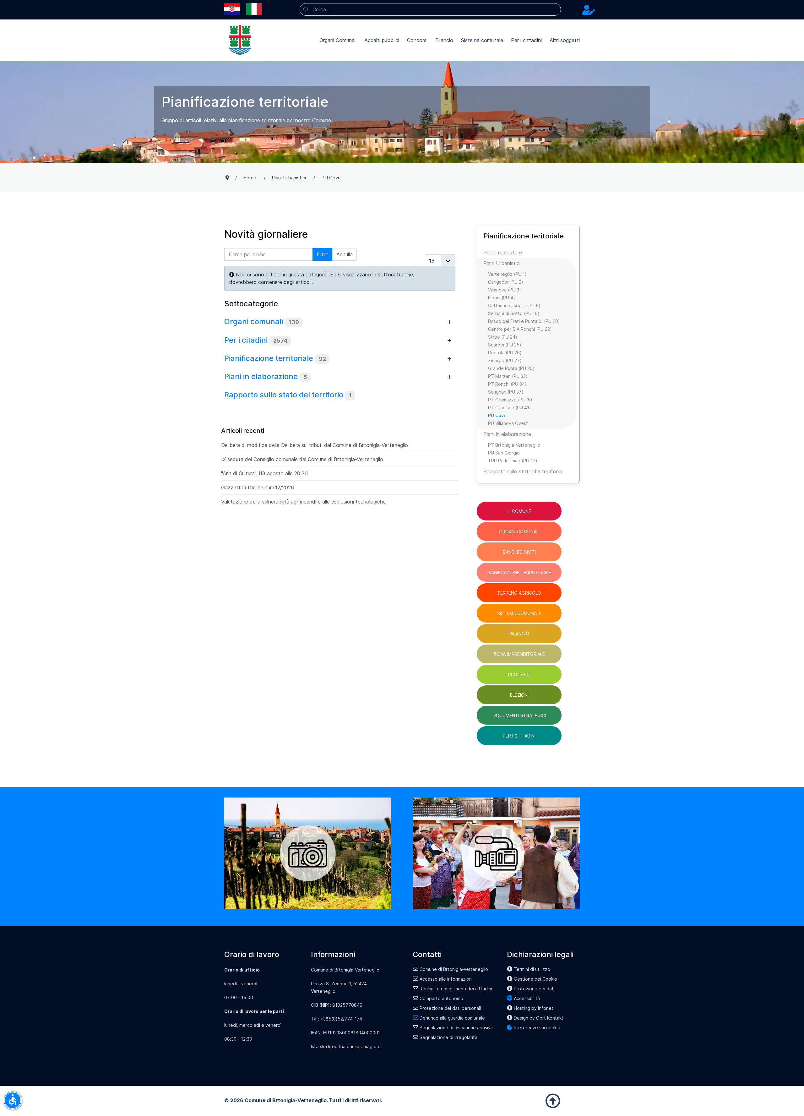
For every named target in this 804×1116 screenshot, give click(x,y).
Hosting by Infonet (533, 1008)
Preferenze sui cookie (537, 1027)
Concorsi (417, 40)
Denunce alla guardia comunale (452, 1018)
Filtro (323, 254)
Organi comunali (253, 321)
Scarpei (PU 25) (504, 344)
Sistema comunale (482, 40)
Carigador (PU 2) (505, 282)
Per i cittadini (526, 40)
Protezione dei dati (534, 988)
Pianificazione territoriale (268, 358)
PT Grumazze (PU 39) (511, 399)
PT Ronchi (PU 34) (507, 384)
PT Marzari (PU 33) (508, 376)
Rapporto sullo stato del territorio (283, 394)
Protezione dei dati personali (450, 1008)
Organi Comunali (337, 40)
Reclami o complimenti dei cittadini (456, 988)
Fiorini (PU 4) (501, 297)
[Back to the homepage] (240, 40)
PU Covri (497, 415)
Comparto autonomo (441, 998)
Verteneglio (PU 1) (507, 274)
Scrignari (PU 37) (506, 392)
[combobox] (430, 9)
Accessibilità (527, 998)
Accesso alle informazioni (446, 979)
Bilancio (444, 40)
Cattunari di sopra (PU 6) (514, 305)
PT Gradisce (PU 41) (509, 407)
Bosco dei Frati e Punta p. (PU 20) (524, 321)
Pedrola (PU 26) (505, 352)
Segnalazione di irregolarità (448, 1037)
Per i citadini (246, 340)
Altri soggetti (565, 40)
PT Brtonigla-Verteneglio (514, 445)
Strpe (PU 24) (502, 337)
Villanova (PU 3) (504, 289)
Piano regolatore (502, 252)
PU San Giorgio (504, 452)
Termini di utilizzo (532, 969)
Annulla (344, 254)
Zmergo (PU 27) (505, 360)
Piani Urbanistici (501, 263)
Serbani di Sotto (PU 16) (514, 313)
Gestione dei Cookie (535, 979)
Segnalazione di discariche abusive (456, 1027)
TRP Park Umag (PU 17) (512, 460)
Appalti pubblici (381, 40)
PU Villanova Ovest (508, 423)
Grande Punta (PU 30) (511, 368)
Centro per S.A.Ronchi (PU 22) (520, 329)
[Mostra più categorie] (449, 322)
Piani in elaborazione (261, 376)
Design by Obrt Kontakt (538, 1018)
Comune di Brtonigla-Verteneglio (454, 969)
